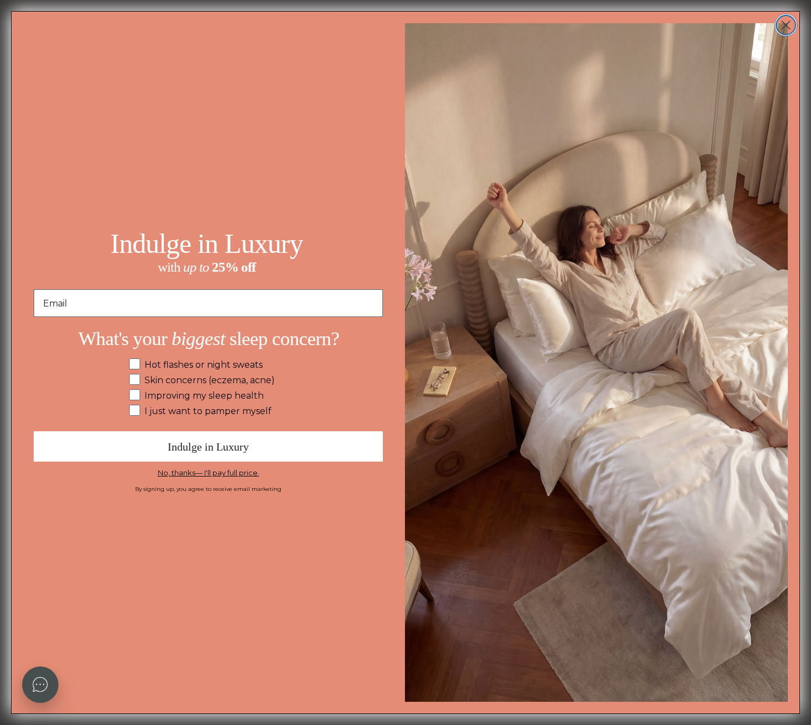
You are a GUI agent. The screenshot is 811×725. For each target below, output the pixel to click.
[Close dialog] (786, 25)
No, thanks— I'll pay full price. (208, 472)
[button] (40, 684)
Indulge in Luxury (208, 447)
